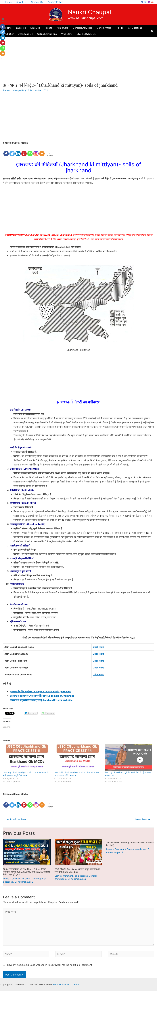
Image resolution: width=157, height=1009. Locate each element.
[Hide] (1, 59)
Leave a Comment (12, 878)
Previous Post (16, 819)
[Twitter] (145, 2)
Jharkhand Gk (25, 34)
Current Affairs (104, 27)
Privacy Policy (55, 2)
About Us (21, 2)
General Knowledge (82, 27)
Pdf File (119, 27)
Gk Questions (135, 27)
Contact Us (37, 2)
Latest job (21, 27)
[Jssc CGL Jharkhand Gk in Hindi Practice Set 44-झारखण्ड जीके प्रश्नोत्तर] (77, 757)
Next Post (142, 819)
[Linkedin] (18, 150)
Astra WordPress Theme (65, 984)
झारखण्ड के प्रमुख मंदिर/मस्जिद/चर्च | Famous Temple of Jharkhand (42, 695)
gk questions (81, 875)
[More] (42, 150)
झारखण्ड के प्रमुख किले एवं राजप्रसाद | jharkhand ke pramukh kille (41, 700)
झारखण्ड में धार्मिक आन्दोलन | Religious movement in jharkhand (40, 691)
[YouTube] (152, 2)
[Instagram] (148, 2)
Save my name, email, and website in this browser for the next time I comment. (49, 964)
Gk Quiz (9, 34)
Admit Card (62, 27)
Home (8, 2)
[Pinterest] (24, 150)
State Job (35, 27)
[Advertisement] (78, 59)
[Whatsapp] (30, 150)
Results (48, 27)
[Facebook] (141, 2)
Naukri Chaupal (89, 12)
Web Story (66, 34)
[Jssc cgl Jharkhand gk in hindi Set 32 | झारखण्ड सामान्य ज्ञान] (128, 757)
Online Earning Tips (47, 34)
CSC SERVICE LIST (87, 34)
